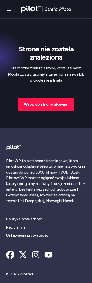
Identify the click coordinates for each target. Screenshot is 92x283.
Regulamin (15, 227)
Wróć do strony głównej (46, 104)
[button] (9, 9)
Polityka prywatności (24, 219)
